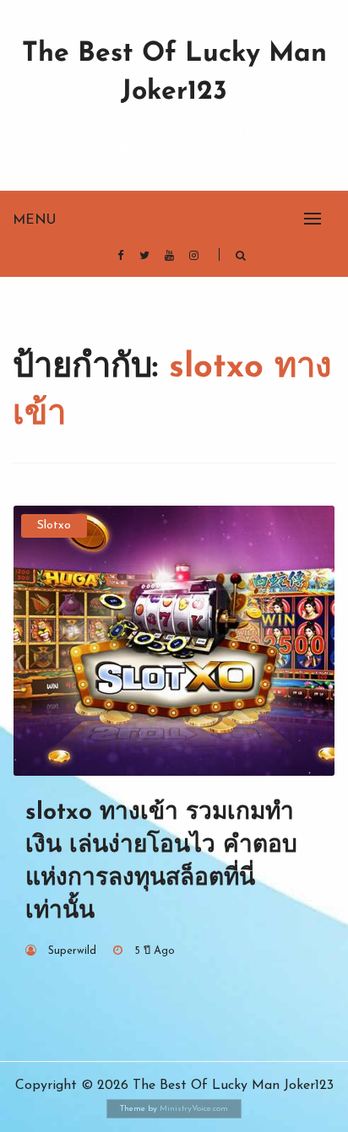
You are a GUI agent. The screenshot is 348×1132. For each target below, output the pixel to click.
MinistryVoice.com (194, 1108)
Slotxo (54, 525)
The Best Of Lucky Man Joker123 (174, 73)
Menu (34, 220)
